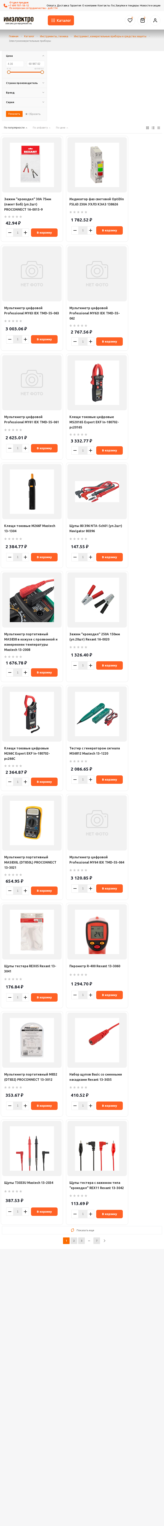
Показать (14, 113)
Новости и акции (150, 5)
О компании (89, 5)
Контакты (104, 5)
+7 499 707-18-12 (18, 5)
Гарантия (75, 5)
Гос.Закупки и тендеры (125, 5)
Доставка (63, 5)
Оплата (51, 5)
